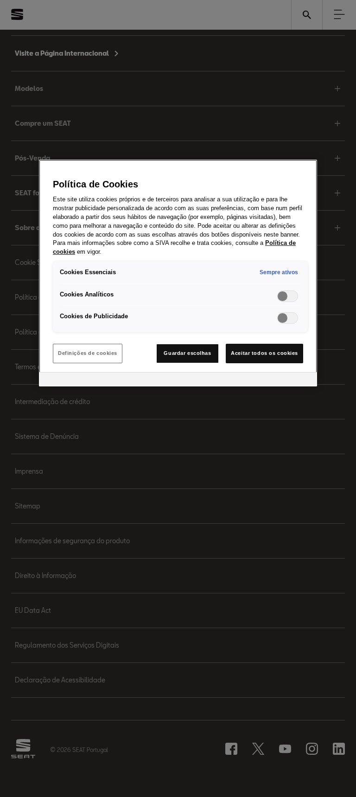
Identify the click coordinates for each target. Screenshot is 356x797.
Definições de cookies (87, 353)
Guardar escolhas (187, 353)
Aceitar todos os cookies (264, 353)
